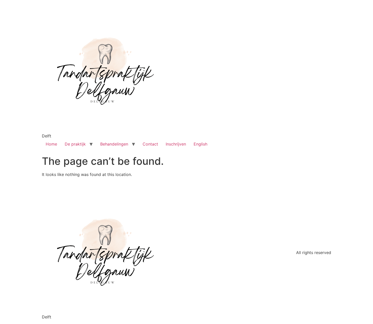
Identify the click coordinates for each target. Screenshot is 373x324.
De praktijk (75, 144)
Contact (150, 144)
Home (51, 144)
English (200, 144)
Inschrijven (176, 144)
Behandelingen (114, 144)
